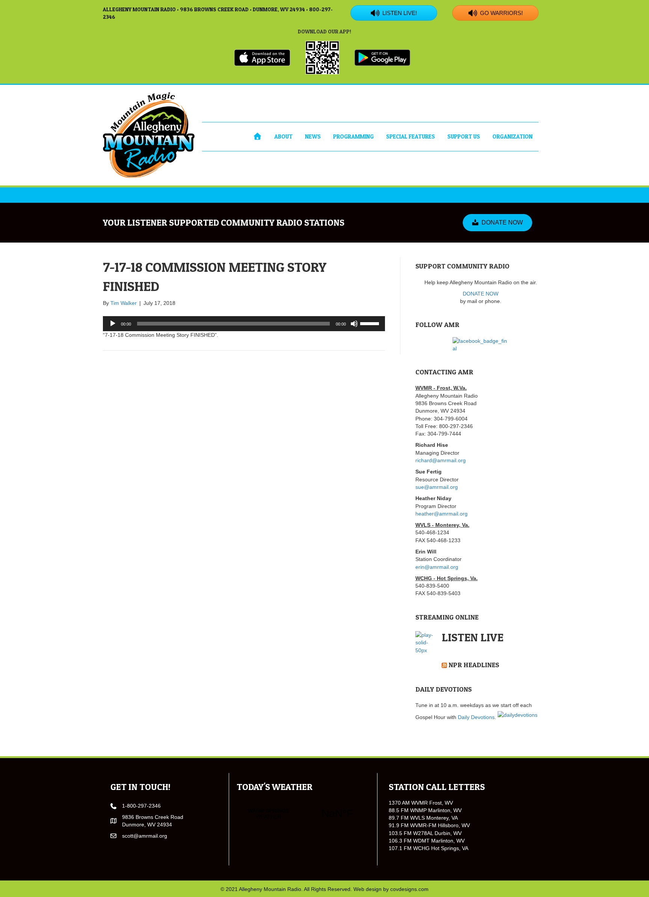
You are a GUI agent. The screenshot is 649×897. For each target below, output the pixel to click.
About (283, 136)
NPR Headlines (473, 665)
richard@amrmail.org (440, 460)
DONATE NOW (480, 294)
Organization (512, 136)
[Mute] (354, 323)
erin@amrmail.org (436, 567)
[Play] (112, 323)
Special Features (410, 136)
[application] (244, 323)
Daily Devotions (476, 717)
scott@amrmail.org (144, 836)
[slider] (370, 323)
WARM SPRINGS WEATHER (303, 813)
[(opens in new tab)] (262, 57)
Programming (353, 136)
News (313, 136)
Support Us (463, 136)
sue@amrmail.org (436, 487)
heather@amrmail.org (441, 514)
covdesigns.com (409, 889)
